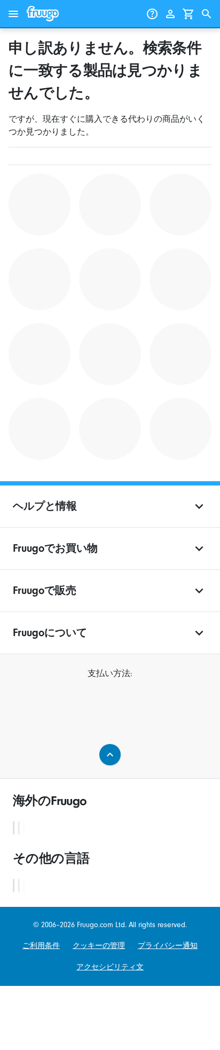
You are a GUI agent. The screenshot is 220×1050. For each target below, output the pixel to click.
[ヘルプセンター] (152, 14)
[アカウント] (170, 14)
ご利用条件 (41, 945)
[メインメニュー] (13, 14)
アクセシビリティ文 (110, 966)
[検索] (207, 14)
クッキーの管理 (99, 945)
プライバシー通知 (168, 945)
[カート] (188, 14)
